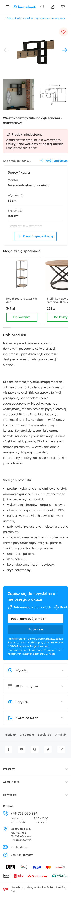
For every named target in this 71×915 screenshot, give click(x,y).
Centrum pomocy (22, 855)
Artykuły (60, 734)
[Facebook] (8, 749)
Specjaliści (45, 734)
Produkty (10, 734)
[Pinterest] (48, 749)
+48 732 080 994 (24, 813)
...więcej (50, 653)
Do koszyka (21, 317)
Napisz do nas (20, 847)
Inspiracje (27, 734)
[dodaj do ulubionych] (63, 31)
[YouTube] (21, 749)
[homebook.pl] (25, 7)
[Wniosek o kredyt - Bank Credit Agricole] (60, 875)
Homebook (10, 794)
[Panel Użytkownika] (53, 7)
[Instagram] (35, 749)
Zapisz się (35, 629)
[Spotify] (61, 749)
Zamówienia (11, 781)
